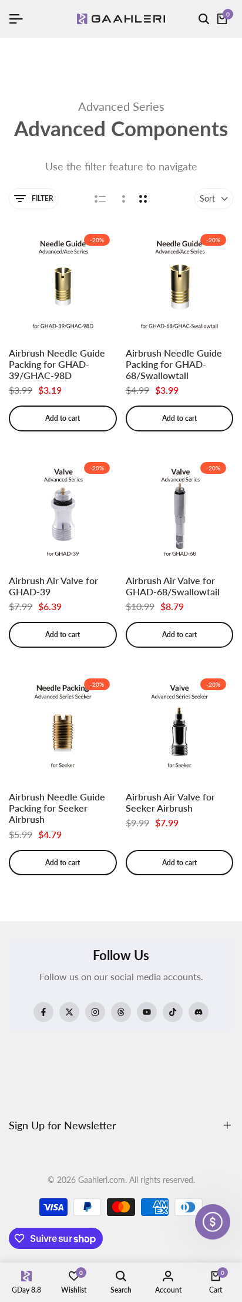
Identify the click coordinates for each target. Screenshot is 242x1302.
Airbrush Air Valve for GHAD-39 (53, 586)
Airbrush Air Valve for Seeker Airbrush (170, 802)
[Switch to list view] (100, 198)
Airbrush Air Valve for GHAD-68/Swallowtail (173, 586)
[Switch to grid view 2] (143, 198)
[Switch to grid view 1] (122, 198)
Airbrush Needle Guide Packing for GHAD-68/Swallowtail (174, 364)
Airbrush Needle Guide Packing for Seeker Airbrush (57, 808)
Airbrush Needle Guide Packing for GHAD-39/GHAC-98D (57, 364)
